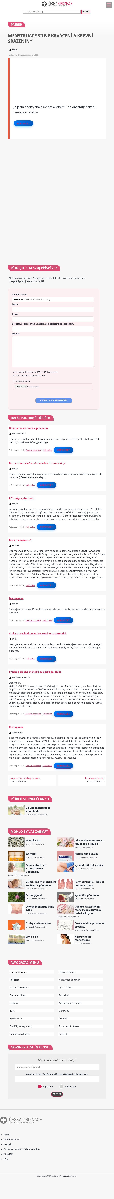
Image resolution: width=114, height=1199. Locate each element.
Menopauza (16, 598)
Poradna (14, 979)
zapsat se (47, 1086)
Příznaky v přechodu (21, 498)
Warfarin (31, 853)
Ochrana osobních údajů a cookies (22, 1149)
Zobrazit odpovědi (33, 450)
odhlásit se (70, 1086)
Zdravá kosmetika (19, 987)
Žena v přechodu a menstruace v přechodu (36, 868)
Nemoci (14, 1003)
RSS (6, 1158)
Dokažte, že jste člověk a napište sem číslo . (43, 323)
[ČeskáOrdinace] (57, 7)
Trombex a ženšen (94, 778)
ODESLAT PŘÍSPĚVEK (53, 400)
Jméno (15, 304)
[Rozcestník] (109, 5)
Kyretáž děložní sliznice (89, 865)
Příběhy (63, 1018)
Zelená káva (33, 840)
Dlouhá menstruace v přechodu (28, 428)
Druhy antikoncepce (38, 923)
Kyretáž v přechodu (87, 895)
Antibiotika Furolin (86, 853)
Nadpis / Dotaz (19, 294)
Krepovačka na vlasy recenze (25, 778)
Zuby (12, 1010)
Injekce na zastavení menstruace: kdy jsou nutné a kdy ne (88, 910)
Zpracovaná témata (69, 1026)
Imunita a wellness (19, 1034)
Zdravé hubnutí (67, 971)
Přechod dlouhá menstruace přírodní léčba (35, 671)
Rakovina (63, 995)
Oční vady (64, 1010)
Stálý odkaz (47, 450)
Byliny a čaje (16, 1018)
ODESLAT (57, 1094)
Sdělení (15, 333)
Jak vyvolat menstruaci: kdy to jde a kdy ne (89, 842)
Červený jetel (34, 895)
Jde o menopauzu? (20, 540)
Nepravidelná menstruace (83, 938)
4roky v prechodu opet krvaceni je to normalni (37, 633)
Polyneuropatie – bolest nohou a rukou (89, 883)
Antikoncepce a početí (70, 1003)
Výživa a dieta (66, 987)
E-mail (15, 313)
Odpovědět (23, 123)
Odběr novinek (12, 1139)
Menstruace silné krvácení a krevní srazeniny (37, 463)
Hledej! (85, 12)
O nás (7, 1134)
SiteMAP (8, 1154)
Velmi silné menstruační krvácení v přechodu (41, 883)
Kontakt (63, 1034)
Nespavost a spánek (69, 979)
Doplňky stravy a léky (21, 1026)
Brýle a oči (32, 936)
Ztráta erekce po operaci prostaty (90, 925)
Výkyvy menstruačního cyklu (40, 908)
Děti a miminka (18, 995)
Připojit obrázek (21, 380)
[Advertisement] (58, 77)
